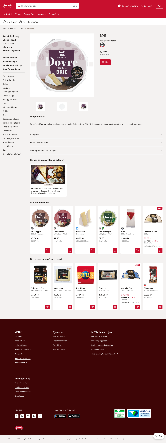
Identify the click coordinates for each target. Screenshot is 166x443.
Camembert (59, 231)
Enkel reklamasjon (22, 387)
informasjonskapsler (77, 439)
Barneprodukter (10, 134)
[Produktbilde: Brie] (40, 106)
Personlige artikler (11, 138)
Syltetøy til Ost (37, 288)
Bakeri (5, 84)
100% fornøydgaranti (23, 391)
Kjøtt (5, 103)
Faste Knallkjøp (10, 57)
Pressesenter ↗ (21, 362)
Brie (123, 231)
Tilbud (18, 14)
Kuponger (41, 14)
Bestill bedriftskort (60, 341)
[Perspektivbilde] (83, 106)
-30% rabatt (148, 246)
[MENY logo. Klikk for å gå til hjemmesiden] (7, 6)
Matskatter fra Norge (12, 65)
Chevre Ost (148, 288)
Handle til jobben (12, 50)
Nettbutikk (7, 14)
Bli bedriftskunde (98, 349)
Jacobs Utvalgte (10, 61)
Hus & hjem (8, 146)
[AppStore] (74, 416)
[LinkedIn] (34, 416)
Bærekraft (18, 354)
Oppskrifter (29, 14)
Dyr (4, 150)
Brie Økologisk (105, 231)
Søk (75, 6)
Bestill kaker (57, 345)
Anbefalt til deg (11, 36)
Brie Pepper (36, 231)
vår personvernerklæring (60, 439)
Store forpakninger (11, 69)
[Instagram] (22, 416)
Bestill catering (59, 349)
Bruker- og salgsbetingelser (102, 345)
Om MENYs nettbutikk (99, 336)
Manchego (58, 288)
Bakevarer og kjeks (11, 123)
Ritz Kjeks (80, 288)
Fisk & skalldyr (9, 80)
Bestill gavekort (59, 336)
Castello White (150, 231)
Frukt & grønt (8, 76)
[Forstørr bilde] (62, 65)
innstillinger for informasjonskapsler (119, 439)
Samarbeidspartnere (23, 358)
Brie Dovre (80, 231)
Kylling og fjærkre (10, 91)
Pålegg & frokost (10, 99)
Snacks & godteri (10, 126)
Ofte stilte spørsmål (22, 383)
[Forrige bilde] (33, 64)
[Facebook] (16, 416)
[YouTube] (28, 416)
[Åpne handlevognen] (159, 5)
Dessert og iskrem (11, 119)
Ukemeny (7, 47)
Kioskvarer (7, 130)
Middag (6, 88)
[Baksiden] (62, 106)
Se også (52, 14)
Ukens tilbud (9, 40)
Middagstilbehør (10, 107)
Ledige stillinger (21, 345)
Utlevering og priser (99, 341)
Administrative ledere (23, 349)
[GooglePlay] (60, 416)
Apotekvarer (8, 142)
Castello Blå (126, 288)
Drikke (5, 111)
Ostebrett (103, 288)
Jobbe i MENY (20, 341)
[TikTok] (40, 416)
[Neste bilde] (91, 64)
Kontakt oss (19, 396)
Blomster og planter (12, 154)
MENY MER (8, 43)
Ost (4, 115)
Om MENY (19, 336)
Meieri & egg (8, 95)
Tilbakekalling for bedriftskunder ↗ (104, 354)
